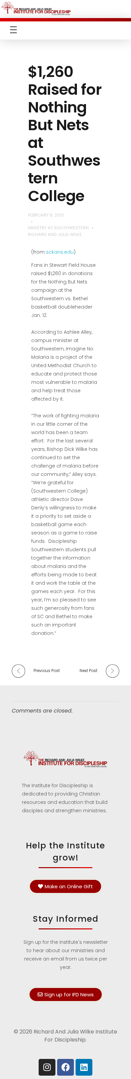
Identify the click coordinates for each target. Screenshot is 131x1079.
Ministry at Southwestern (58, 228)
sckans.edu (60, 252)
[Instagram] (47, 1067)
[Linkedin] (84, 1067)
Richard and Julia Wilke (55, 234)
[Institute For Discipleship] (65, 8)
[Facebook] (65, 1067)
